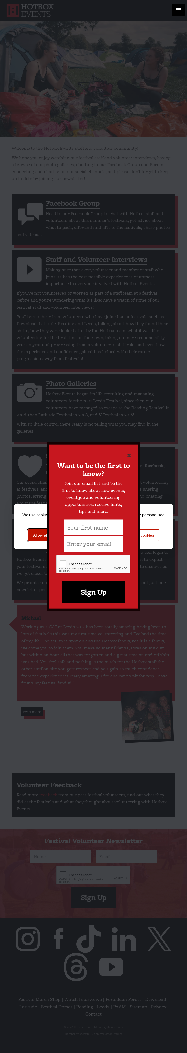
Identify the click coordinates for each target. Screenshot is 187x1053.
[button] (178, 10)
